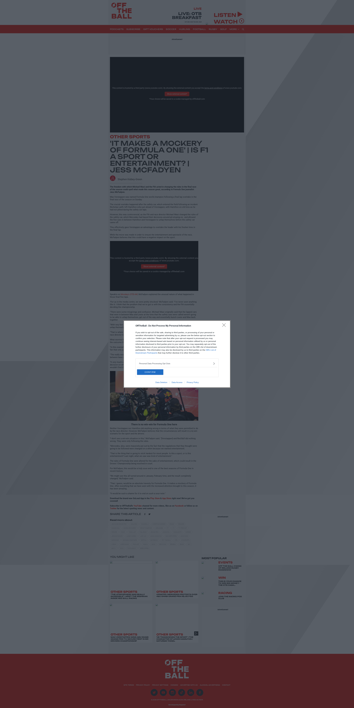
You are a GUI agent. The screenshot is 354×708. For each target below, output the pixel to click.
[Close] (224, 326)
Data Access (177, 382)
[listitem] (177, 363)
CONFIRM (150, 372)
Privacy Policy (193, 382)
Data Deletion (161, 382)
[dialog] (177, 354)
